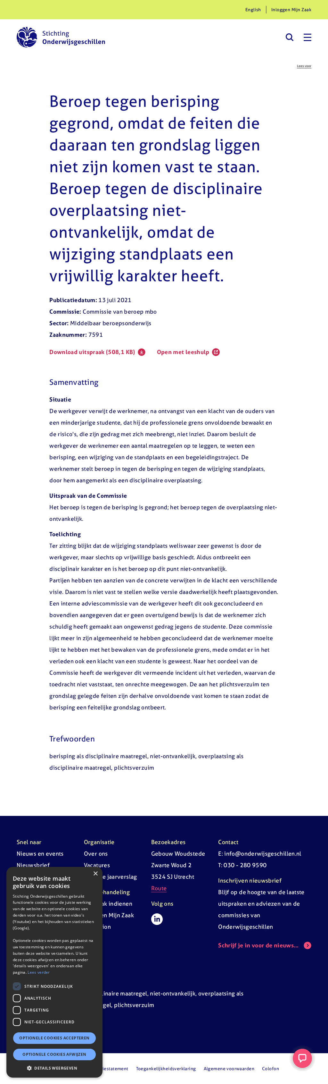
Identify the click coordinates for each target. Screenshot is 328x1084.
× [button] (95, 873)
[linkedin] (157, 919)
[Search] (289, 37)
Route (159, 888)
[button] (54, 1068)
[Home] (61, 37)
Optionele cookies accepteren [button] (54, 1038)
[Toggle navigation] (307, 37)
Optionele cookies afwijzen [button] (54, 1054)
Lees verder (39, 972)
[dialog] (54, 972)
